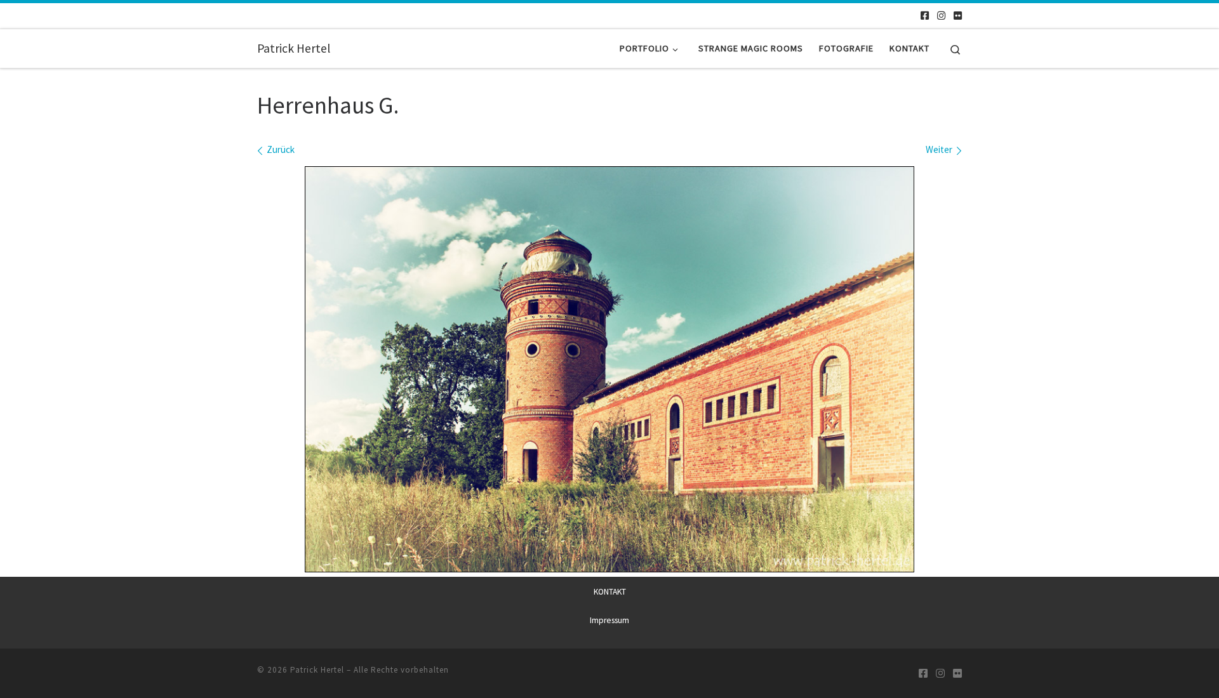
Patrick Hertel (317, 669)
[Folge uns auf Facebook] (925, 15)
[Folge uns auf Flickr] (958, 15)
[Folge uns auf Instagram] (941, 15)
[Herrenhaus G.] (609, 369)
